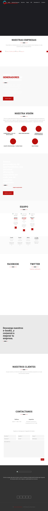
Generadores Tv (37, 2)
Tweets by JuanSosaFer (35, 269)
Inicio (9, 2)
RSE (31, 2)
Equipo (27, 2)
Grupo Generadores (18, 507)
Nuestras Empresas (15, 2)
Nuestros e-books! (8, 193)
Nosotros (23, 2)
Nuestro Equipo (8, 98)
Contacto (43, 2)
